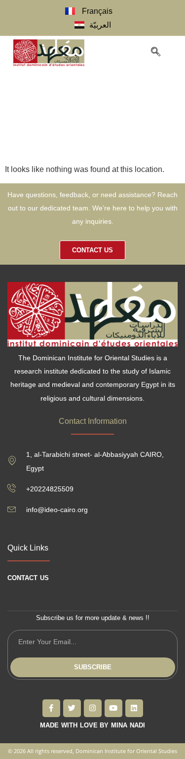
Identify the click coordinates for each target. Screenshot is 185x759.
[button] (131, 53)
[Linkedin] (134, 708)
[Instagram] (93, 708)
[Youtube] (113, 708)
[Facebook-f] (51, 708)
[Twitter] (72, 708)
